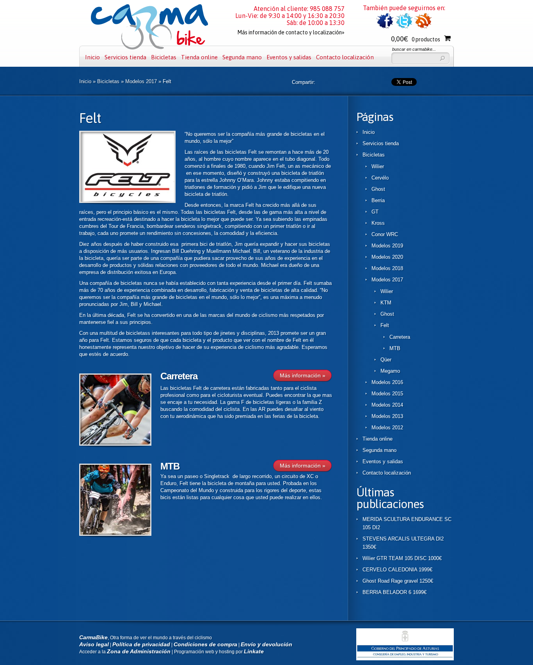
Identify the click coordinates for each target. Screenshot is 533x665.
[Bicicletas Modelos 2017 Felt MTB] (115, 534)
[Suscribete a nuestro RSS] (423, 27)
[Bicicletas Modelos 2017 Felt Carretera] (115, 444)
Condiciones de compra (205, 644)
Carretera (178, 376)
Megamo (390, 371)
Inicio (92, 57)
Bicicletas (163, 57)
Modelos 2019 (387, 246)
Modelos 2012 (387, 427)
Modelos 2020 (387, 257)
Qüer (385, 360)
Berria (378, 200)
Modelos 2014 (387, 405)
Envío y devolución (266, 644)
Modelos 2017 (141, 81)
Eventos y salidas (288, 57)
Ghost (378, 189)
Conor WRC (384, 234)
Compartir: (303, 82)
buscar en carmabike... (414, 49)
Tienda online (199, 57)
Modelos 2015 (387, 394)
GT (374, 212)
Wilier (377, 166)
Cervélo (380, 178)
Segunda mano (242, 57)
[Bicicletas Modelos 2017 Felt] (127, 201)
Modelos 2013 (387, 416)
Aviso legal (94, 644)
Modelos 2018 (387, 268)
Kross (378, 223)
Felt (384, 325)
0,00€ (415, 39)
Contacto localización (345, 57)
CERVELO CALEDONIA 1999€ (397, 570)
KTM (385, 303)
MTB (169, 466)
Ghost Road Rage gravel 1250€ (397, 581)
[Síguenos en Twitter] (404, 27)
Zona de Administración (139, 651)
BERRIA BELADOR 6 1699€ (394, 592)
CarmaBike (93, 637)
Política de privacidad (141, 644)
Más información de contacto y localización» (291, 32)
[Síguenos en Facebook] (385, 27)
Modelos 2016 (387, 382)
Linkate (254, 651)
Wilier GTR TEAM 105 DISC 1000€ (402, 558)
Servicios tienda (125, 57)
